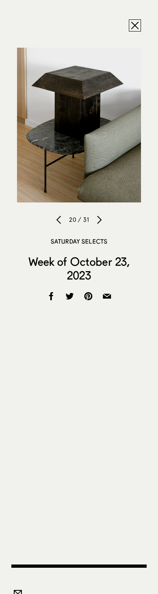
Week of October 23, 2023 (79, 268)
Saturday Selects (79, 241)
